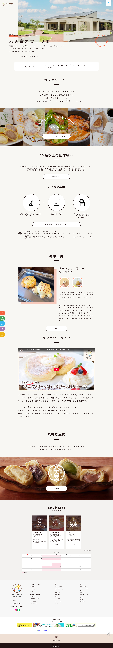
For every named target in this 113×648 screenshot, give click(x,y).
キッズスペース (58, 601)
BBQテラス (57, 603)
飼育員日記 (82, 601)
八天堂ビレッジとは (35, 584)
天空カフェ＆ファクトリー (35, 598)
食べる (56, 584)
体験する (57, 592)
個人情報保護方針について (56, 644)
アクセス (31, 588)
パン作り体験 (57, 594)
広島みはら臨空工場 (33, 601)
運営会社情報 (32, 586)
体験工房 (64, 65)
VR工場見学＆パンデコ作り (60, 600)
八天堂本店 (49, 68)
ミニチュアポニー (83, 586)
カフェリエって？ (79, 65)
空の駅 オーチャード (34, 600)
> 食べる (22, 56)
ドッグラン (57, 596)
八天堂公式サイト (51, 621)
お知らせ (31, 591)
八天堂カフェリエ (33, 596)
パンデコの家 (57, 598)
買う (81, 590)
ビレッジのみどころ (84, 588)
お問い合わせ (32, 589)
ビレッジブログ (83, 599)
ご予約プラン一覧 (33, 603)
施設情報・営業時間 (35, 594)
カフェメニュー (50, 65)
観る (81, 584)
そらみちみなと (62, 621)
